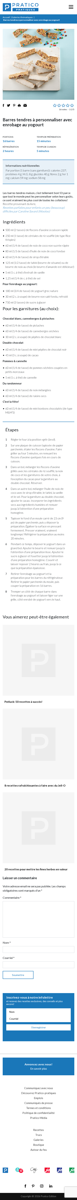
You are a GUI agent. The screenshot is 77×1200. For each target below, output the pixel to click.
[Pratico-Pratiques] (20, 7)
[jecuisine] (47, 1170)
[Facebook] (25, 1186)
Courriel (9, 957)
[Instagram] (41, 1186)
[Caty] (33, 1170)
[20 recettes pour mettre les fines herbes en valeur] (38, 827)
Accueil (6, 17)
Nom (7, 942)
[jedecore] (59, 1170)
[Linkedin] (50, 1186)
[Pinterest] (33, 1186)
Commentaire (12, 897)
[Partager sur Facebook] (3, 105)
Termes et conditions (38, 1107)
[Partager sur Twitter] (8, 105)
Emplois (38, 1098)
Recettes (38, 1129)
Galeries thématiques (22, 17)
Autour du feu (38, 1149)
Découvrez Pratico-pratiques (38, 1093)
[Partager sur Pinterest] (14, 105)
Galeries (38, 1139)
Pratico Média (38, 1117)
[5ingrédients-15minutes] (19, 1170)
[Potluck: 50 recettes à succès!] (38, 660)
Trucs (38, 1134)
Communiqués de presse (38, 1103)
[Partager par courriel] (25, 105)
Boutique (38, 1144)
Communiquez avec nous (38, 1088)
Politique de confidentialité (38, 1112)
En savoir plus (38, 1066)
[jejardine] (71, 1170)
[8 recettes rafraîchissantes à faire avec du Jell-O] (38, 744)
